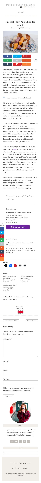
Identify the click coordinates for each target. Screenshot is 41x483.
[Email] (16, 441)
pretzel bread (13, 299)
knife (15, 149)
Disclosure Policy (21, 463)
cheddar (18, 297)
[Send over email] (7, 60)
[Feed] (12, 441)
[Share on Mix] (26, 64)
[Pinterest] (24, 441)
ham (24, 297)
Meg (28, 28)
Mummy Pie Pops (31, 320)
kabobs (29, 297)
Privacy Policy (20, 468)
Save (21, 312)
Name (6, 361)
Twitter (20, 310)
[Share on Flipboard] (17, 64)
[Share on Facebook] (7, 56)
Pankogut (20, 475)
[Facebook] (20, 441)
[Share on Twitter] (17, 56)
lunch (5, 299)
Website (6, 379)
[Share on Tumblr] (7, 64)
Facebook (20, 308)
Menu (21, 12)
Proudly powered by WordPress (14, 473)
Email (5, 370)
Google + (20, 313)
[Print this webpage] (17, 60)
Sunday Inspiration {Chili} (11, 320)
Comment (7, 339)
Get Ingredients (18, 227)
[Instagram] (28, 441)
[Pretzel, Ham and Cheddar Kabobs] (20, 53)
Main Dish (8, 297)
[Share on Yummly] (26, 60)
